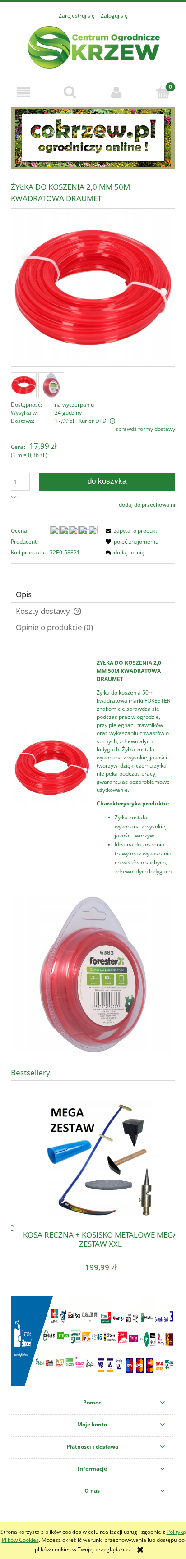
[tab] (93, 594)
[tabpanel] (93, 853)
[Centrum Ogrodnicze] (93, 138)
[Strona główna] (93, 46)
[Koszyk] (163, 91)
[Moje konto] (116, 92)
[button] (23, 92)
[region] (93, 138)
